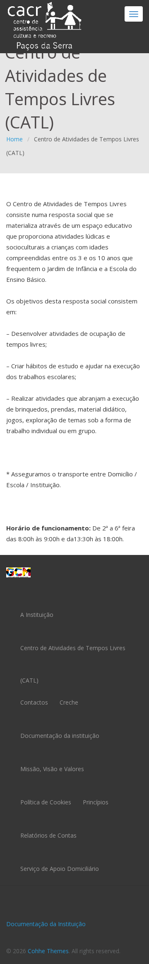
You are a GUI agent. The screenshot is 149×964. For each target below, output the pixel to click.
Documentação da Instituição (46, 924)
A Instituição (36, 615)
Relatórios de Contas (48, 835)
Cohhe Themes (48, 951)
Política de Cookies (45, 802)
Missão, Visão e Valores (52, 769)
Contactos (34, 702)
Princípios (95, 802)
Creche (69, 702)
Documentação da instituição (59, 736)
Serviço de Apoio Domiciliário (59, 869)
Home (14, 139)
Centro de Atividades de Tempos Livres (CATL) (72, 654)
